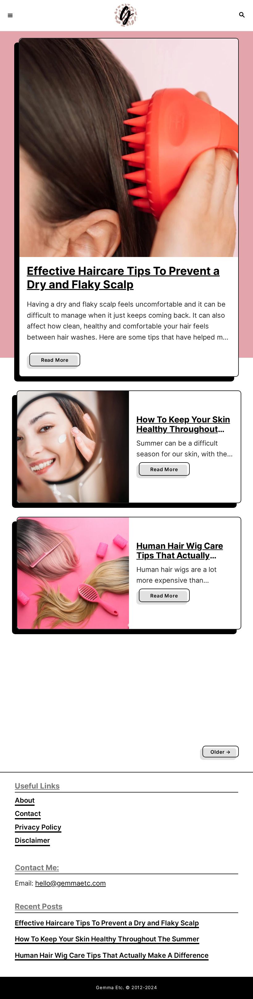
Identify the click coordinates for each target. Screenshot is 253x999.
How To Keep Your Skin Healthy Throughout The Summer (183, 428)
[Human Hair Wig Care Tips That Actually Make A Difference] (73, 573)
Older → (220, 752)
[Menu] (10, 15)
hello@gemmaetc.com (70, 883)
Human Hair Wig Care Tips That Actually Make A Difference (179, 555)
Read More (56, 361)
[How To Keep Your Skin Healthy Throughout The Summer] (73, 447)
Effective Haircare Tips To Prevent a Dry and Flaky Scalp (123, 277)
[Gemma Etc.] (125, 15)
